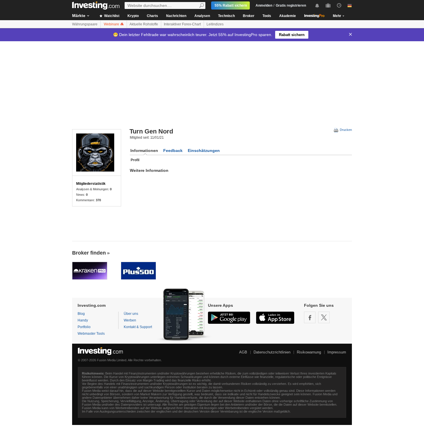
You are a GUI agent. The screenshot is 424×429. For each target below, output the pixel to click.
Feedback (173, 150)
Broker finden (89, 253)
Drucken (345, 129)
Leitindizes (215, 24)
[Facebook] (310, 317)
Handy (83, 320)
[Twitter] (324, 317)
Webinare (112, 24)
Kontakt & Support (138, 327)
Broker (248, 16)
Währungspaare (84, 24)
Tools (266, 16)
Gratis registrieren (291, 5)
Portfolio (84, 327)
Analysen (202, 16)
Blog (81, 314)
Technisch (226, 16)
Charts (152, 16)
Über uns (131, 314)
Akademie (287, 16)
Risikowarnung (309, 352)
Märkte (78, 15)
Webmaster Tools (91, 334)
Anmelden (264, 5)
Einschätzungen (204, 150)
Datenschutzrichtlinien (272, 352)
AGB (243, 352)
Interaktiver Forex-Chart (182, 24)
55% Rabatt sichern (231, 5)
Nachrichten (176, 16)
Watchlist (111, 16)
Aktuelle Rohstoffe (144, 24)
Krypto (133, 16)
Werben (130, 320)
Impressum (336, 352)
